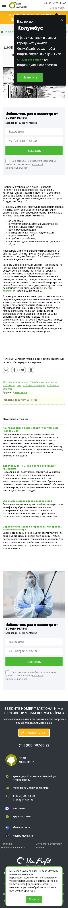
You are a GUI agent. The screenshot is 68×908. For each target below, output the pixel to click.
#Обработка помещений (15, 382)
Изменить (30, 77)
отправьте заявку (30, 59)
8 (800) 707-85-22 (23, 800)
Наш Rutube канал (23, 835)
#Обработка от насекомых (43, 382)
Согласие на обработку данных (49, 845)
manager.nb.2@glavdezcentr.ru (31, 787)
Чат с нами (19, 808)
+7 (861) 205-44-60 (55, 3)
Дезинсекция (20, 392)
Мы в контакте (21, 827)
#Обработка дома (12, 385)
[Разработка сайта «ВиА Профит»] (34, 861)
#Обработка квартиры (34, 385)
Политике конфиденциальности (28, 884)
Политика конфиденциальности (13, 845)
